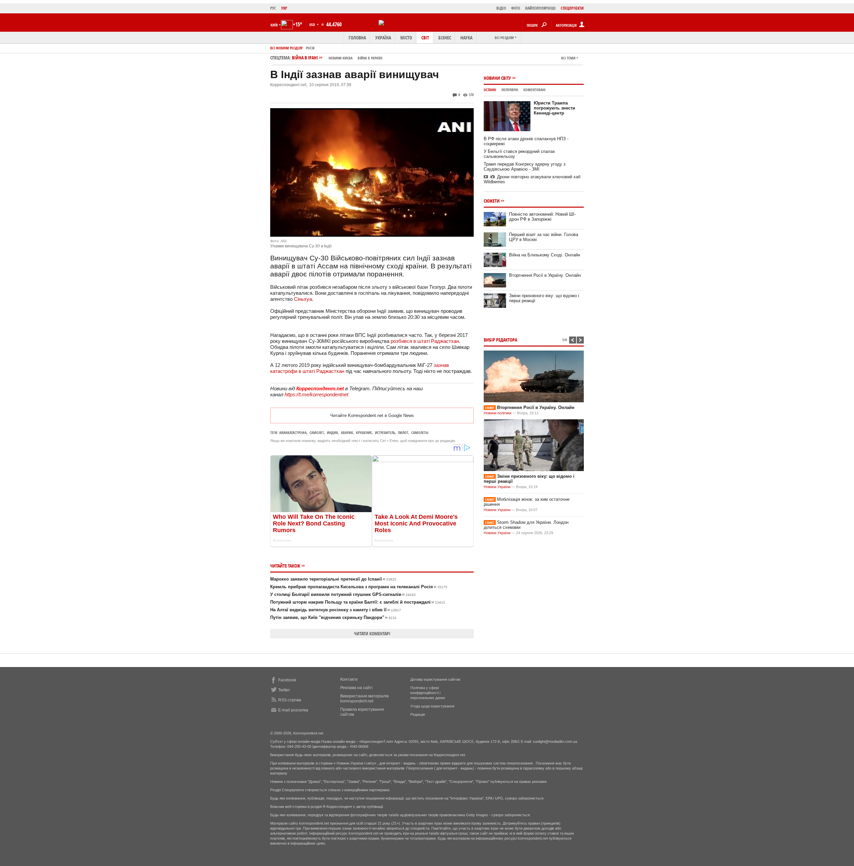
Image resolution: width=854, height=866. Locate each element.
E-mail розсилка (293, 710)
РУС (273, 8)
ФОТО (515, 8)
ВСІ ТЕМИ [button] (568, 57)
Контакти (349, 679)
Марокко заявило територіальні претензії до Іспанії (333, 579)
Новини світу (497, 78)
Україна (383, 37)
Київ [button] (274, 24)
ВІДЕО (501, 8)
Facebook (287, 680)
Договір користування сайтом (435, 679)
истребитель (385, 432)
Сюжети (492, 201)
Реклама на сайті (356, 687)
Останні (490, 89)
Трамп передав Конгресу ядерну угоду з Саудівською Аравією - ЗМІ (524, 167)
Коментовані (534, 89)
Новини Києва (341, 57)
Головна (357, 37)
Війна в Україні (370, 57)
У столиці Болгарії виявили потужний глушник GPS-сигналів (343, 594)
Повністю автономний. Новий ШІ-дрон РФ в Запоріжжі (542, 217)
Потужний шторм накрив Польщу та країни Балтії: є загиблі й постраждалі (357, 602)
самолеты (419, 432)
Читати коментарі (372, 633)
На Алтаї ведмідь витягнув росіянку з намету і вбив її (335, 609)
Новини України (497, 487)
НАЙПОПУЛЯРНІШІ (540, 8)
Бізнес (444, 37)
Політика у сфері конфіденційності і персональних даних (427, 693)
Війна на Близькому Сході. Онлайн (544, 254)
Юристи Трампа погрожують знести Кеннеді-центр (554, 108)
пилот (403, 432)
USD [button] (312, 24)
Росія (310, 47)
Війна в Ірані (337, 57)
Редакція (417, 714)
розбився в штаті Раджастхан (425, 341)
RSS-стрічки (289, 700)
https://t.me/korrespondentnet (316, 394)
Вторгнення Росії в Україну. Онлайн (545, 275)
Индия (332, 432)
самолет (317, 432)
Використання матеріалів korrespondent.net (364, 698)
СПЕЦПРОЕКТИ (572, 8)
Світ (425, 37)
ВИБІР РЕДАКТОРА (500, 340)
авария (347, 432)
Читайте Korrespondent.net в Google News (372, 415)
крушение (364, 432)
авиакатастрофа (293, 432)
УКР (284, 8)
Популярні (509, 89)
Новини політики (498, 413)
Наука (466, 37)
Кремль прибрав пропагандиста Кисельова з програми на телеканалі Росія (358, 586)
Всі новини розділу (286, 47)
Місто (406, 37)
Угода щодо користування (432, 706)
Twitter (284, 690)
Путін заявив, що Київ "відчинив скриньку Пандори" (333, 617)
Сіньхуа (303, 299)
